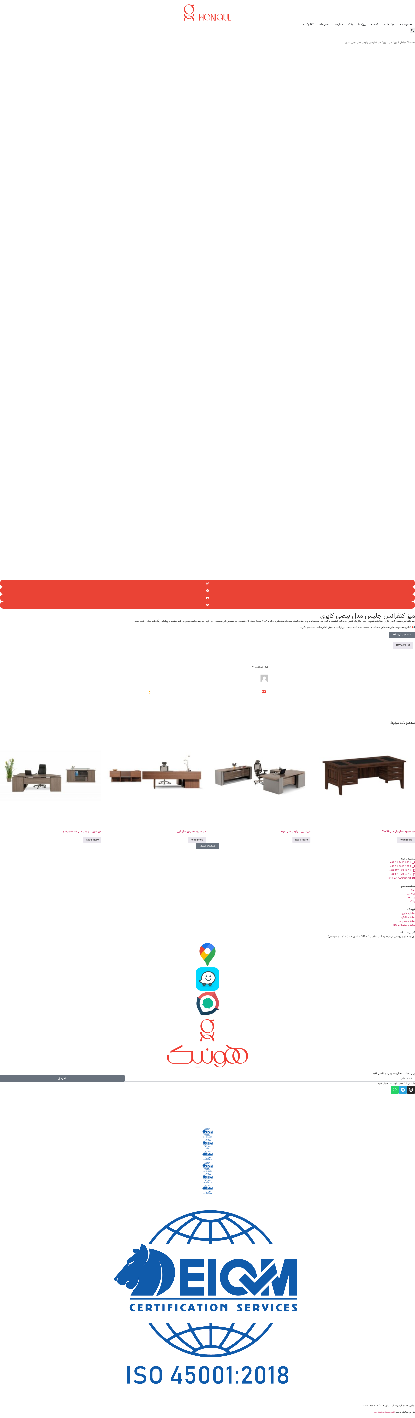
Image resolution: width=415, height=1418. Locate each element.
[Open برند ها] (385, 24)
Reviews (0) (403, 645)
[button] (412, 30)
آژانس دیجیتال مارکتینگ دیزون (384, 1412)
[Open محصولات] (400, 24)
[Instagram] (411, 1090)
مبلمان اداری (400, 42)
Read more (406, 840)
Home (411, 42)
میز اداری (387, 42)
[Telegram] (403, 1090)
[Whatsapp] (395, 1090)
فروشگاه (411, 909)
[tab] (403, 645)
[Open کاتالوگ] (303, 24)
